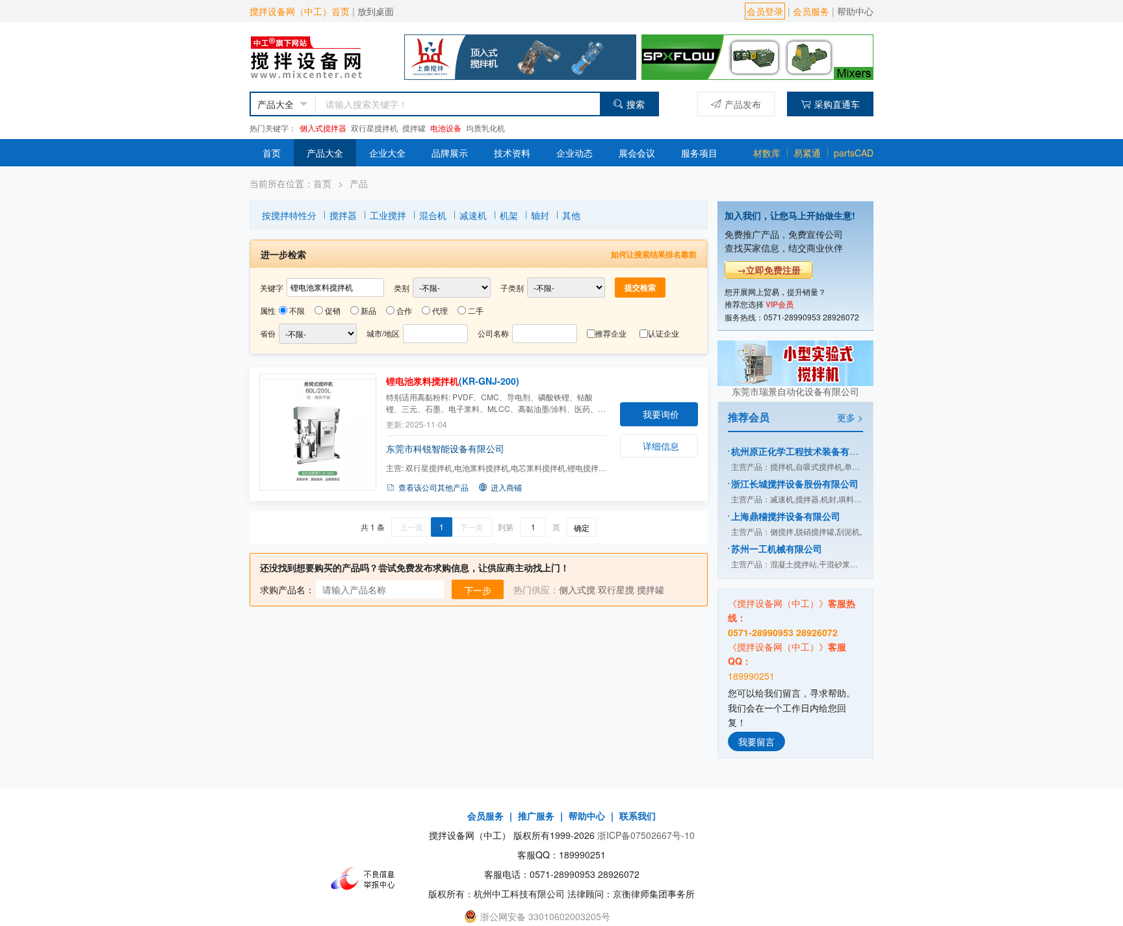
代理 (440, 310)
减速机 (473, 215)
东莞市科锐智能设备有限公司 (445, 448)
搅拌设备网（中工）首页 (300, 11)
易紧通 (807, 152)
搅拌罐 (414, 127)
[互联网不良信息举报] (366, 878)
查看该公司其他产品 (433, 487)
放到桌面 (375, 11)
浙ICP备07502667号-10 (646, 835)
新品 (368, 310)
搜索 (635, 103)
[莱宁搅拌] (757, 55)
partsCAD (853, 152)
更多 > (850, 417)
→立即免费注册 (769, 269)
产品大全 (325, 152)
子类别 (512, 287)
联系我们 (637, 815)
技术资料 (512, 152)
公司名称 (493, 333)
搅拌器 (343, 215)
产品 (359, 183)
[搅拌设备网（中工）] (318, 55)
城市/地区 (383, 333)
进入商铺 (506, 487)
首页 (272, 152)
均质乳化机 (485, 127)
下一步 (477, 590)
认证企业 (663, 333)
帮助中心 (855, 11)
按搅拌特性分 (289, 215)
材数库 (767, 152)
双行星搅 (616, 589)
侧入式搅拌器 (323, 127)
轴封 (540, 215)
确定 (581, 527)
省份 (268, 333)
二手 (476, 310)
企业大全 (387, 152)
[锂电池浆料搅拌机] (318, 432)
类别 (401, 287)
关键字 (271, 287)
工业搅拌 (388, 215)
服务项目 (699, 152)
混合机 (432, 215)
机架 (509, 215)
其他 (571, 215)
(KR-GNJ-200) (452, 380)
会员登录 (765, 11)
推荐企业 (610, 333)
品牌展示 (450, 152)
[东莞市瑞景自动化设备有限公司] (795, 361)
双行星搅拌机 (374, 127)
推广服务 (536, 815)
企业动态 (574, 152)
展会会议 (637, 152)
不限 (297, 310)
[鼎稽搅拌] (520, 55)
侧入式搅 (577, 589)
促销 (333, 310)
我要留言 (756, 741)
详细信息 (661, 445)
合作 (404, 310)
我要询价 (661, 413)
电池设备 (445, 127)
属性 (268, 310)
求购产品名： (287, 589)
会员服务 (811, 11)
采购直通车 (837, 103)
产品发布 (743, 103)
